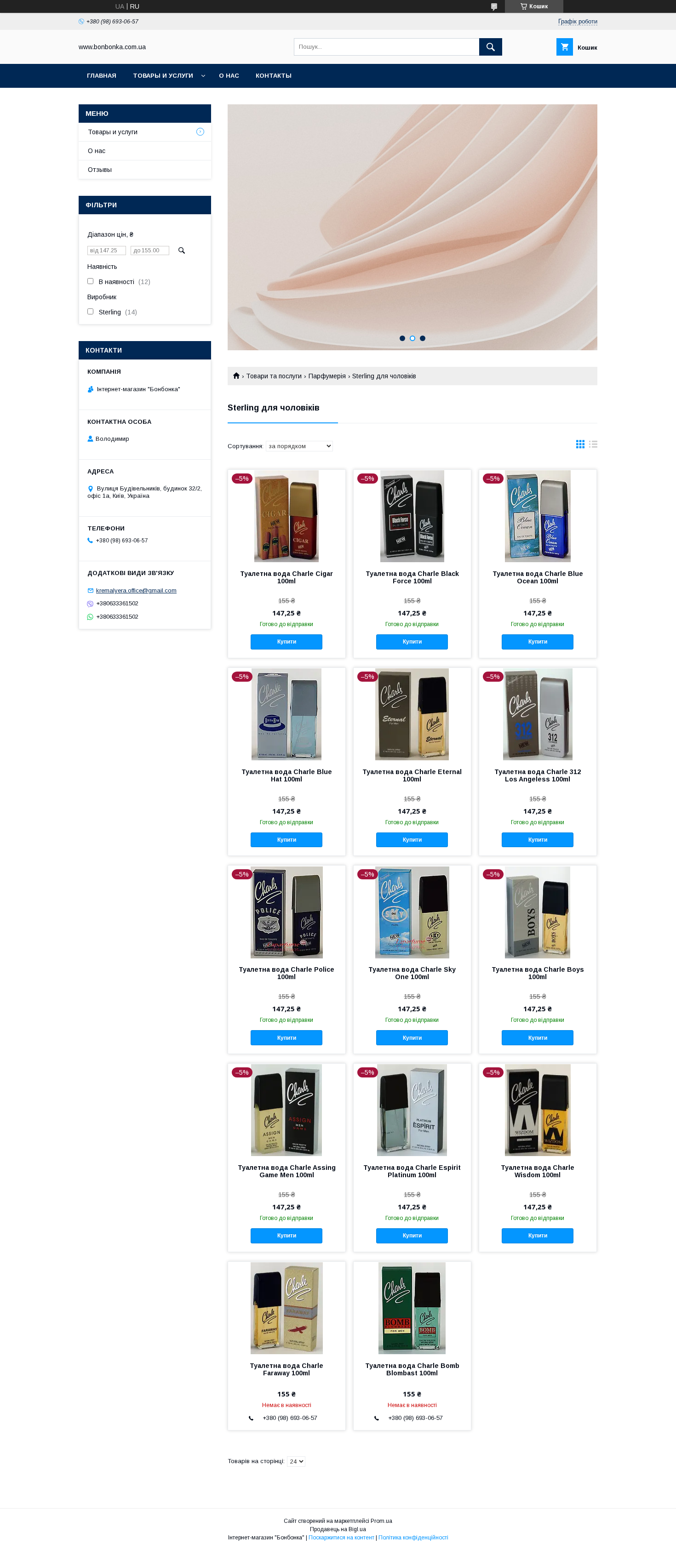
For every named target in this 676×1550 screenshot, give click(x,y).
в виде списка (593, 446)
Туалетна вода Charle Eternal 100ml (412, 775)
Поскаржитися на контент (341, 1537)
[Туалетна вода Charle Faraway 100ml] (286, 1308)
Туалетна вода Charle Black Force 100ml (412, 577)
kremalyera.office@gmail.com (136, 590)
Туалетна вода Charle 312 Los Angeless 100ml (537, 775)
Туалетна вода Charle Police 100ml (286, 973)
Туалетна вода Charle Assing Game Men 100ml (287, 1171)
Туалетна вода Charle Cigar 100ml (286, 577)
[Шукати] (490, 47)
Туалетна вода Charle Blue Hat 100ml (286, 775)
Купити (286, 641)
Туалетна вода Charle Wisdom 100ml (537, 1171)
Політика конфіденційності (413, 1537)
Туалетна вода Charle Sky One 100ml (412, 973)
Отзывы (100, 169)
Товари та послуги (274, 376)
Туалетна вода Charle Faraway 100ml (286, 1369)
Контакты (274, 75)
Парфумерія (327, 376)
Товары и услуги (163, 75)
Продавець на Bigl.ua (338, 1529)
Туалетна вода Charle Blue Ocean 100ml (538, 577)
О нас (229, 75)
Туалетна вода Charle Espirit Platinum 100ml (412, 1171)
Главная (101, 75)
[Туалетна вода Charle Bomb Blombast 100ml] (412, 1308)
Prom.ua (381, 1521)
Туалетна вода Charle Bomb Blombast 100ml (412, 1369)
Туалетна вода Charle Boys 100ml (538, 973)
